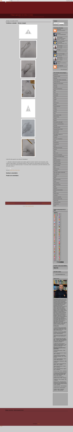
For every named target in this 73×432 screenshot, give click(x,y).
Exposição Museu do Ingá (58, 129)
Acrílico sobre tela (57, 81)
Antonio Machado (60, 65)
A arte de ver (56, 74)
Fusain (55, 140)
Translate (61, 24)
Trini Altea (58, 49)
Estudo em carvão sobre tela (58, 123)
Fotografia (55, 137)
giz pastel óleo (56, 142)
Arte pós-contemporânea (58, 88)
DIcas (14, 170)
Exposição (55, 125)
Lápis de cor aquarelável (58, 154)
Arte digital (55, 86)
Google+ (1, 426)
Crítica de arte (56, 102)
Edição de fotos (56, 116)
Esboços (16, 170)
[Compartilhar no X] (10, 168)
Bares (55, 92)
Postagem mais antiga (46, 203)
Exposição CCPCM (57, 127)
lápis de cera (56, 152)
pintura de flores (56, 182)
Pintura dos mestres (57, 184)
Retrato (55, 191)
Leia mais (62, 39)
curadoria (55, 109)
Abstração (55, 78)
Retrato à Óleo (56, 193)
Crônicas (55, 104)
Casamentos (56, 95)
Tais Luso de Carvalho (61, 41)
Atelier (55, 90)
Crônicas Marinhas (57, 106)
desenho (11, 170)
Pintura (55, 181)
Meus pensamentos (57, 161)
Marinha (55, 158)
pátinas (55, 177)
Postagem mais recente (10, 203)
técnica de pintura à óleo (58, 198)
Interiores (55, 149)
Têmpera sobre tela (57, 202)
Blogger (38, 423)
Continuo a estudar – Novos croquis (16, 23)
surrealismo (56, 195)
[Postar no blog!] (9, 168)
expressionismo (56, 130)
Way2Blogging (65, 69)
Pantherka (58, 33)
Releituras (55, 188)
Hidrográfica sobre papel (58, 147)
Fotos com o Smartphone (58, 138)
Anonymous (59, 29)
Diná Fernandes (59, 37)
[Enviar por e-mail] (8, 168)
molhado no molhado (57, 163)
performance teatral (57, 179)
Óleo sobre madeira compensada (59, 172)
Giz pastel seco (56, 144)
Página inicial (28, 203)
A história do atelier (57, 76)
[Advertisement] (59, 399)
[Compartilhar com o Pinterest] (12, 168)
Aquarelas (55, 85)
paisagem (55, 175)
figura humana (56, 132)
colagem (55, 99)
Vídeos (55, 205)
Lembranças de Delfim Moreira (59, 156)
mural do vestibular (57, 165)
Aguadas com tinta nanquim (58, 83)
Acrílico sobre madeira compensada (60, 79)
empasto (55, 118)
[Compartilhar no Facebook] (11, 168)
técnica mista (56, 200)
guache (55, 145)
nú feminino (56, 170)
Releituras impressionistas (58, 189)
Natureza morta (56, 168)
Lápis (19, 170)
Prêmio (55, 186)
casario (55, 97)
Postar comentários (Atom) (29, 206)
